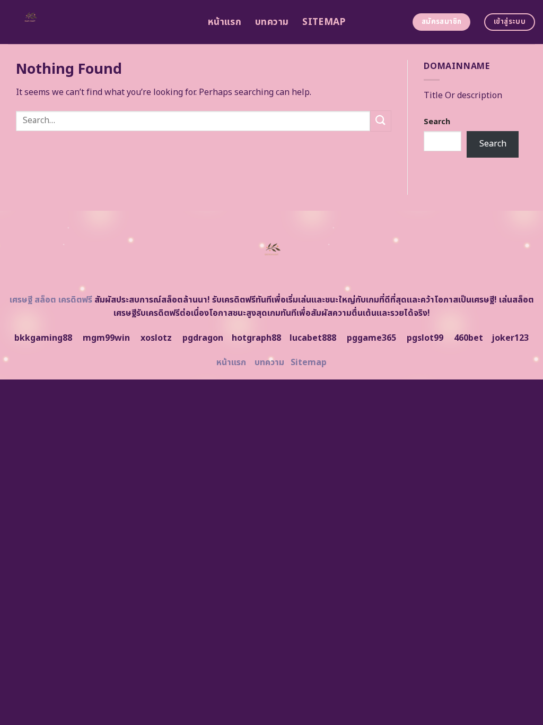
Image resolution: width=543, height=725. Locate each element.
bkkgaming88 (43, 338)
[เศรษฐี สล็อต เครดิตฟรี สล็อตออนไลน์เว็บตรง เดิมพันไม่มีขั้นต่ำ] (100, 22)
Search (437, 121)
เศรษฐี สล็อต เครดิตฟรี (51, 300)
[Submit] (380, 120)
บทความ (271, 22)
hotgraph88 (256, 338)
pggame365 (371, 338)
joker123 (510, 338)
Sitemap (323, 22)
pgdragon (202, 338)
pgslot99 (425, 338)
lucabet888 (313, 338)
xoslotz (156, 338)
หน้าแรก (224, 22)
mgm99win (106, 338)
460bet (468, 338)
